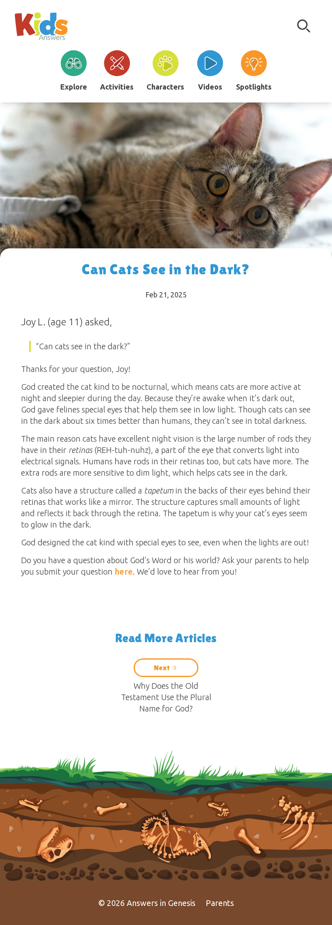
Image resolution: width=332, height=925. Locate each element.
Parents (220, 903)
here (124, 571)
